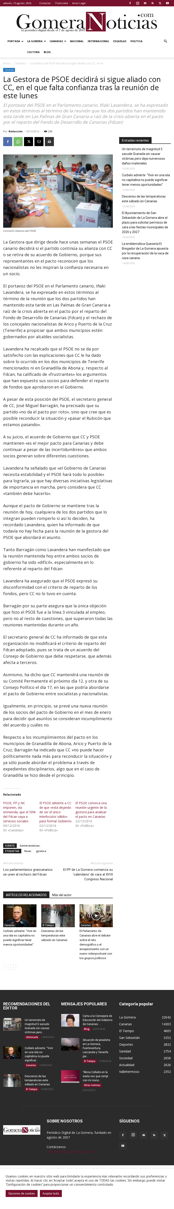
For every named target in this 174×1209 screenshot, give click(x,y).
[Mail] (145, 3)
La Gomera (35, 41)
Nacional (77, 41)
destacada (32, 1037)
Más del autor (62, 895)
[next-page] (13, 967)
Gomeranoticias (30, 845)
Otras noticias (92, 1085)
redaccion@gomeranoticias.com (70, 1151)
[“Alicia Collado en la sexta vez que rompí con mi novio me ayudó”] (70, 1076)
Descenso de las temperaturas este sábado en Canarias (54, 935)
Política (136, 41)
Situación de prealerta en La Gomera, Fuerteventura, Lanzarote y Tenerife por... (96, 1048)
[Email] (39, 141)
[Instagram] (137, 3)
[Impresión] (49, 141)
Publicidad (61, 3)
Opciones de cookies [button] (21, 1193)
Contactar (45, 3)
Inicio (6, 63)
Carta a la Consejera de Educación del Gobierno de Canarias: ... (97, 1020)
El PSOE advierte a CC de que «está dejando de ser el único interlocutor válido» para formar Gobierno (55, 812)
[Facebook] (130, 3)
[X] (160, 3)
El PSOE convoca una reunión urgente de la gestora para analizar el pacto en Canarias (91, 810)
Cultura (33, 52)
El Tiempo (48, 925)
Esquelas (119, 41)
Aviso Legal (79, 3)
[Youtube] (167, 3)
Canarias (56, 41)
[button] (165, 41)
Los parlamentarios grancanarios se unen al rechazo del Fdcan (28, 872)
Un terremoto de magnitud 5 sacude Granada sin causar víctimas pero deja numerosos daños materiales (143, 156)
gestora (41, 851)
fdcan (27, 851)
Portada (13, 41)
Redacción (16, 131)
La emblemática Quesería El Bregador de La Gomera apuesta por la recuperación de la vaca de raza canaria (145, 251)
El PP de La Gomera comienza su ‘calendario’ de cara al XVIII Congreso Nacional (88, 874)
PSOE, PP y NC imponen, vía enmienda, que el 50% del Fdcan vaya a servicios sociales (19, 812)
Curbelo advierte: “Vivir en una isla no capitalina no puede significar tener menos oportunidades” (146, 179)
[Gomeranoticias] (87, 21)
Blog (47, 52)
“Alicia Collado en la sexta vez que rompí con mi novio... (95, 1076)
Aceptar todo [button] (51, 1193)
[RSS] (152, 3)
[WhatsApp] (18, 141)
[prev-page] (6, 967)
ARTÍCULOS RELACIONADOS (26, 895)
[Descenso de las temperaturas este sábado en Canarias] (58, 915)
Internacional (98, 41)
